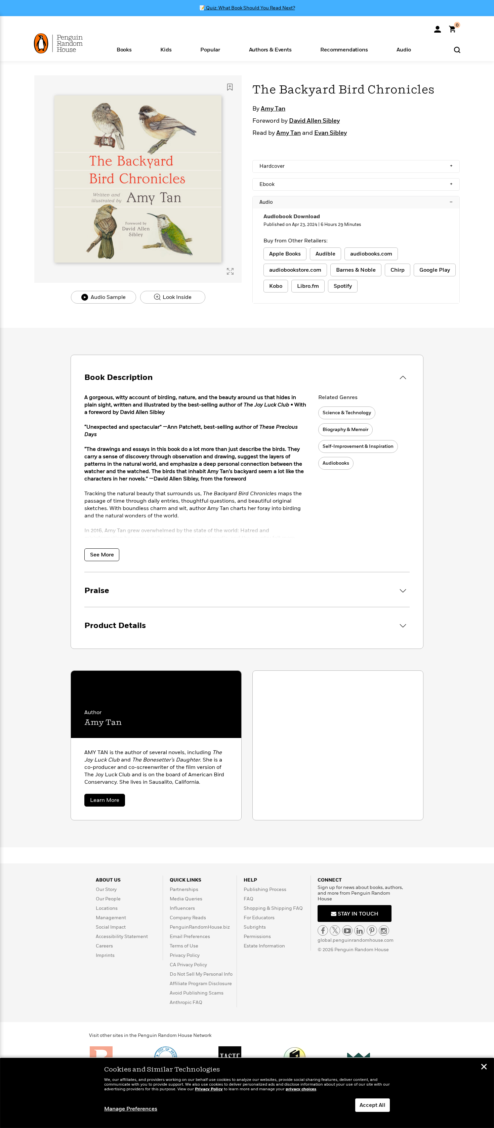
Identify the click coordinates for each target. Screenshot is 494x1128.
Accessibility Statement (122, 936)
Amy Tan (273, 109)
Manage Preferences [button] (130, 1109)
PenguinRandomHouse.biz (200, 927)
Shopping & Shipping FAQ (273, 908)
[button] (124, 49)
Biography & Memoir (345, 429)
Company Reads (188, 918)
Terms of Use (184, 946)
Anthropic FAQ (186, 1002)
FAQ (248, 899)
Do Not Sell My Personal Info (201, 974)
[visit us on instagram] (384, 930)
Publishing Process (265, 889)
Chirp (397, 270)
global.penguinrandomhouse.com (356, 940)
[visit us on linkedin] (359, 930)
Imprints (105, 955)
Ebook (356, 184)
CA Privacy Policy (188, 965)
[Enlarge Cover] (230, 271)
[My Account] (437, 27)
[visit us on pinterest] (372, 930)
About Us (108, 880)
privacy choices (301, 1089)
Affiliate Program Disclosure (201, 983)
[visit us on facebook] (323, 930)
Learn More (107, 801)
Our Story (106, 889)
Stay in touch (357, 914)
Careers (104, 946)
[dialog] (247, 1093)
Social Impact (111, 927)
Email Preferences (190, 936)
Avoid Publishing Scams (196, 993)
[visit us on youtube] (347, 930)
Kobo (275, 286)
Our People (108, 899)
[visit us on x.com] (335, 930)
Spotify (343, 286)
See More (102, 554)
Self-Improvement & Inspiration (358, 446)
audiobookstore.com (295, 270)
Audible (325, 254)
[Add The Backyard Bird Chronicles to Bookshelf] (230, 87)
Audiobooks (336, 463)
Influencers (182, 908)
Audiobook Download (291, 216)
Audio (356, 202)
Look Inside (176, 297)
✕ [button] (484, 1067)
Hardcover (356, 166)
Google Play (434, 270)
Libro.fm (308, 286)
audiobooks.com (371, 254)
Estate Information (264, 946)
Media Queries (186, 899)
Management (111, 918)
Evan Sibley (330, 133)
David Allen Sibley (314, 121)
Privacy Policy (185, 955)
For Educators (259, 918)
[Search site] (457, 49)
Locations (107, 908)
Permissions (257, 936)
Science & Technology (347, 413)
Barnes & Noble (356, 270)
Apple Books (285, 254)
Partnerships (184, 889)
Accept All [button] (372, 1105)
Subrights (255, 927)
